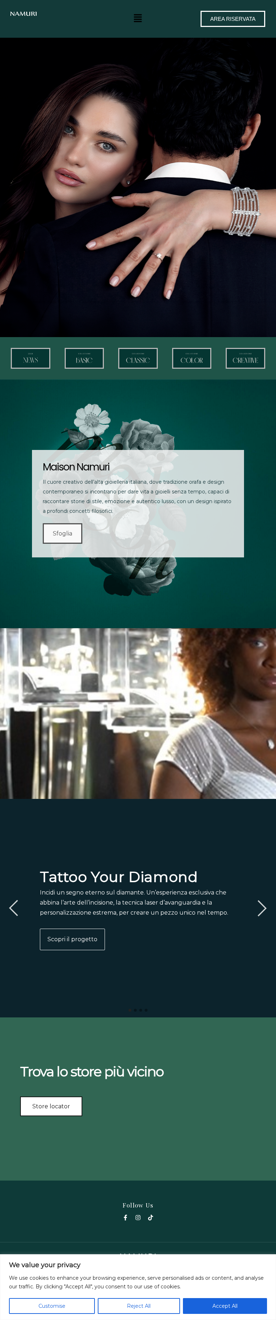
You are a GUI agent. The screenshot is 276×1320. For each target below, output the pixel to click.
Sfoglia (62, 533)
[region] (138, 1287)
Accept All (225, 1306)
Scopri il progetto (72, 939)
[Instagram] (138, 1217)
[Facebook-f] (125, 1217)
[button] (138, 18)
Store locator (51, 1106)
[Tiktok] (150, 1217)
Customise (51, 1306)
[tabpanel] (138, 908)
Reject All (139, 1306)
